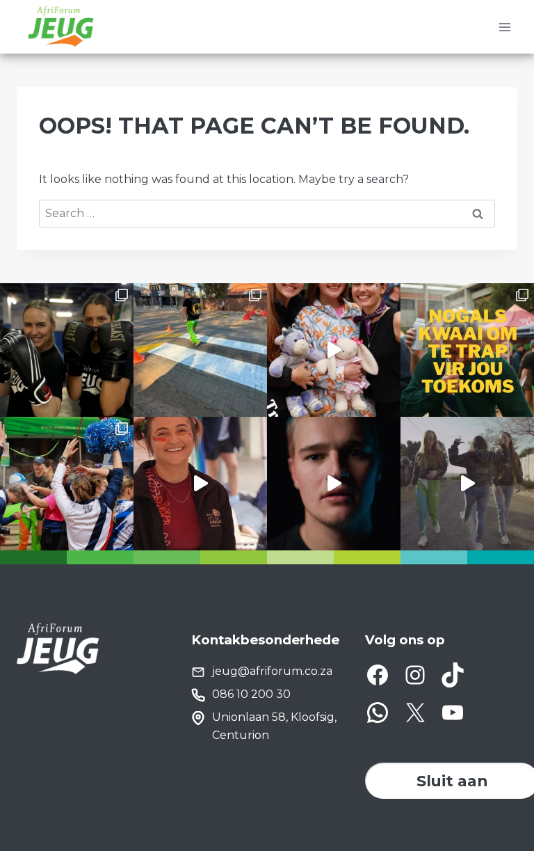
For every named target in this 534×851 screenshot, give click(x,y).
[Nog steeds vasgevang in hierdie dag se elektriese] (333, 350)
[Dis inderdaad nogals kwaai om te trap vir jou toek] (467, 350)
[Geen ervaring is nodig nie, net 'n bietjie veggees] (67, 350)
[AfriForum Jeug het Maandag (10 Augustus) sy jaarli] (200, 483)
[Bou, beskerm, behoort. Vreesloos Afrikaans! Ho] (467, 483)
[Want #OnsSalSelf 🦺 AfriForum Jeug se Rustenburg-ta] (200, 350)
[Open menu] (504, 27)
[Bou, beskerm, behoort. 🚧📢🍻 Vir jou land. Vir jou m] (333, 483)
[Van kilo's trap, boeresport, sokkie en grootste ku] (67, 483)
